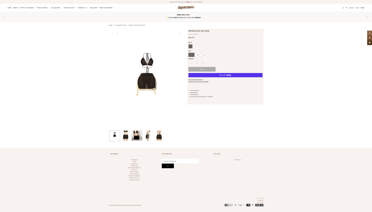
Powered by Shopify (135, 205)
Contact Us (134, 163)
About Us (134, 170)
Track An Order (134, 174)
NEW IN (15, 8)
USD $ (351, 8)
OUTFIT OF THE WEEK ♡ (27, 8)
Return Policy (134, 171)
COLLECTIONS (55, 8)
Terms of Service (134, 180)
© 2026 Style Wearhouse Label (118, 205)
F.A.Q (134, 161)
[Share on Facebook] (369, 33)
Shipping (134, 159)
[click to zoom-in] (181, 33)
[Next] (117, 33)
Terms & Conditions (134, 176)
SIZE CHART (94, 8)
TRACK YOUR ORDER (105, 8)
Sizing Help (134, 165)
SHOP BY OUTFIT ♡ (70, 8)
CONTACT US (82, 8)
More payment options (195, 79)
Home (110, 25)
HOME (10, 8)
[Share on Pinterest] (369, 42)
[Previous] (112, 33)
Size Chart (237, 159)
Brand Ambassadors (134, 168)
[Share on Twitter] (369, 37)
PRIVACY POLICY (134, 178)
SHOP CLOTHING (42, 8)
